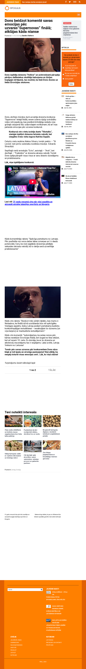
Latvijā (13, 470)
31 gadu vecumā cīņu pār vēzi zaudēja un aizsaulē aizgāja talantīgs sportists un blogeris (28, 202)
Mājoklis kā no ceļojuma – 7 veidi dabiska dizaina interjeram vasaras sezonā (72, 161)
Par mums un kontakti (54, 642)
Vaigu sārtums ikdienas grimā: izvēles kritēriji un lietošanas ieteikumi (71, 119)
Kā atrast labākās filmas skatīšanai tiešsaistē (71, 178)
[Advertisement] (33, 100)
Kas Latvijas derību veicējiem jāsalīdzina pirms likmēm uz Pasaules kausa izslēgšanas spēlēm (72, 140)
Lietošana (49, 640)
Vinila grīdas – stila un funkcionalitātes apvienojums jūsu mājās (71, 100)
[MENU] (78, 14)
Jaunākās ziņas (16, 640)
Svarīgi (18, 470)
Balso (71, 84)
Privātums (49, 645)
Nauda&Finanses (16, 645)
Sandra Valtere (28, 36)
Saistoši (13, 647)
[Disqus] (33, 551)
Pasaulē (13, 650)
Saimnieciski (14, 642)
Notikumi (13, 655)
